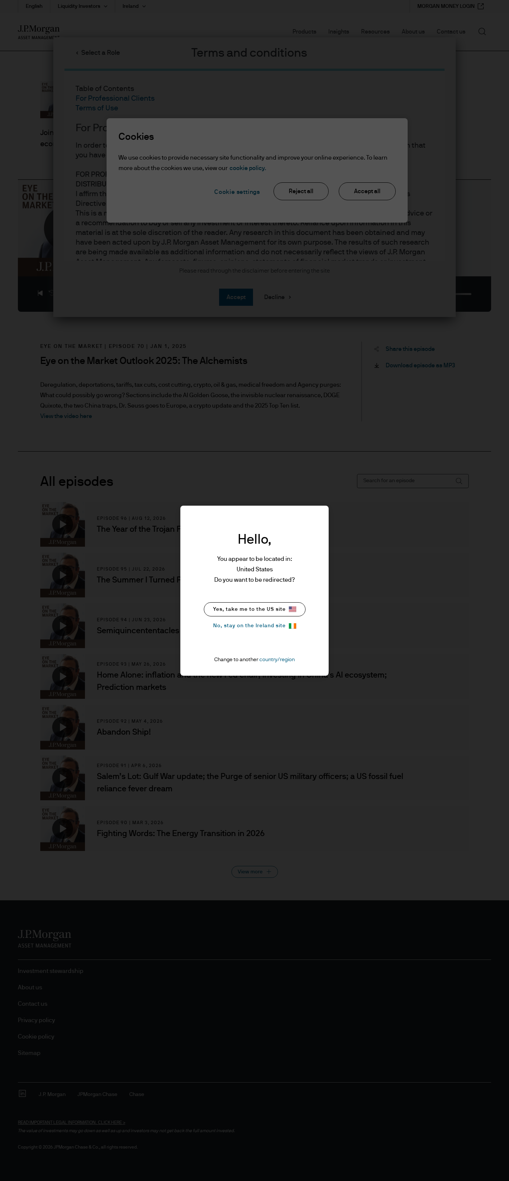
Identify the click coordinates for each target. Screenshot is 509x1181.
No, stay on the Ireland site (249, 625)
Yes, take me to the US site (249, 609)
